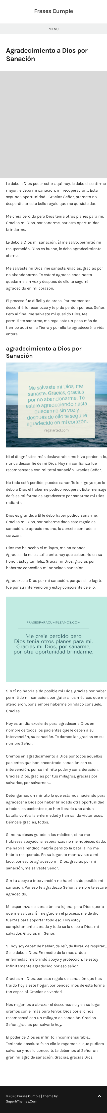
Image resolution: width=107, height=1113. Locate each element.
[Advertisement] (53, 124)
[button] (56, 405)
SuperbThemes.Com (21, 1101)
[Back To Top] (99, 1096)
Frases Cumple (53, 10)
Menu (54, 29)
